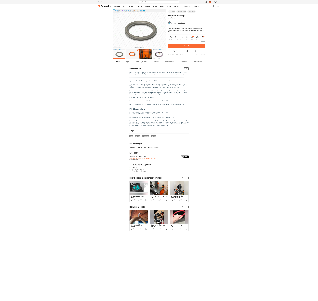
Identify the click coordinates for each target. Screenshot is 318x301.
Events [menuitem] (162, 6)
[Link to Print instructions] (146, 109)
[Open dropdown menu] (203, 15)
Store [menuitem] (124, 6)
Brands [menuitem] (155, 6)
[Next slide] (164, 54)
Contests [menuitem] (147, 6)
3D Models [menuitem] (117, 6)
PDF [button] (187, 68)
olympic (137, 136)
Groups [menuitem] (169, 6)
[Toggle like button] (132, 200)
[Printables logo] (104, 6)
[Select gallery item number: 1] (156, 193)
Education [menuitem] (177, 6)
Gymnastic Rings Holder (136, 225)
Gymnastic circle (177, 226)
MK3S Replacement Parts (137, 196)
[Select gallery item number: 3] (159, 193)
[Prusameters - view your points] (210, 2)
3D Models (172, 11)
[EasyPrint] (206, 1)
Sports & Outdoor (182, 11)
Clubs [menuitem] (131, 6)
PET (192, 39)
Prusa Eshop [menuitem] (186, 6)
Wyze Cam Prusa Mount (159, 197)
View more (185, 177)
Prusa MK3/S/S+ (203, 40)
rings (131, 136)
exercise (153, 136)
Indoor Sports (192, 11)
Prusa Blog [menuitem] (196, 6)
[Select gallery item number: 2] (158, 193)
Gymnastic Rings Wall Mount (158, 225)
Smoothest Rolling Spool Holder (177, 196)
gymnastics (145, 136)
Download (187, 46)
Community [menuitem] (139, 6)
